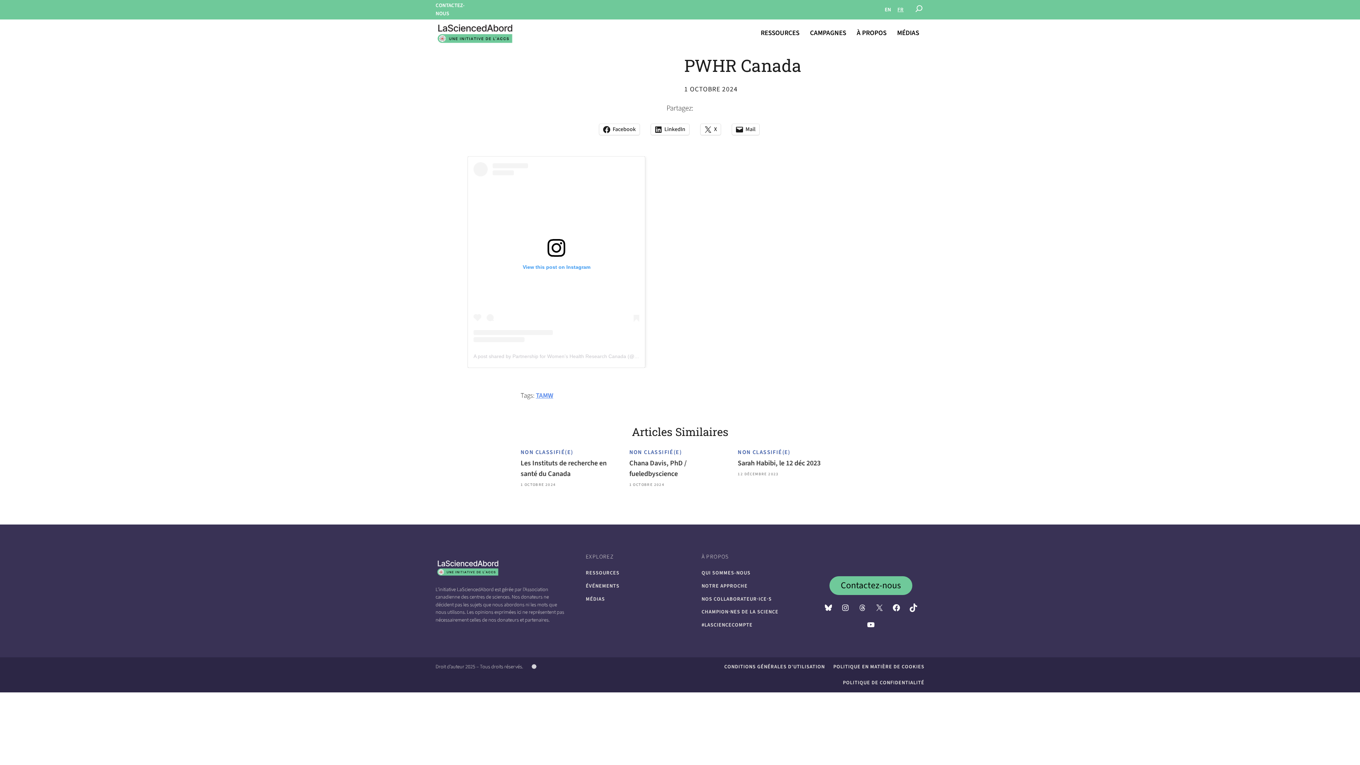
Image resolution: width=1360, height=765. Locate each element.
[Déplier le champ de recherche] (919, 10)
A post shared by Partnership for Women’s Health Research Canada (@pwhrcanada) (569, 356)
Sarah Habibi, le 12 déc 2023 (779, 463)
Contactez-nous (871, 585)
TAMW (544, 396)
